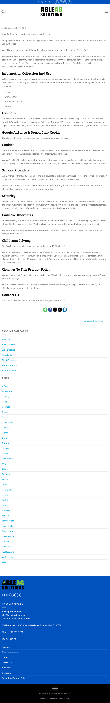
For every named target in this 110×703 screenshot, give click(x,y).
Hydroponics (8, 458)
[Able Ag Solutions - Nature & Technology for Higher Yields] (51, 12)
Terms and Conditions (93, 321)
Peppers (6, 484)
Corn (4, 438)
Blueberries (7, 391)
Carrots (5, 412)
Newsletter (7, 662)
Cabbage (6, 396)
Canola (5, 401)
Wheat (5, 562)
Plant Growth (8, 360)
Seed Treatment (9, 370)
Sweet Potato (8, 536)
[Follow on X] (65, 2)
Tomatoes (6, 546)
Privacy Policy (64, 699)
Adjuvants (7, 339)
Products (6, 647)
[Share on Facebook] (50, 309)
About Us (6, 667)
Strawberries (8, 520)
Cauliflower (7, 422)
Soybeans (6, 510)
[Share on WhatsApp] (45, 309)
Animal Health (8, 344)
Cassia (5, 417)
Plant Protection (9, 365)
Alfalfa (5, 386)
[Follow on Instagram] (61, 2)
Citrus (5, 432)
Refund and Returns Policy (14, 678)
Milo (4, 463)
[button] (101, 12)
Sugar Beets (7, 526)
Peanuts (6, 474)
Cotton (5, 443)
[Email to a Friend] (60, 309)
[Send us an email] (70, 2)
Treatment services (10, 652)
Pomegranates (8, 489)
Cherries (6, 427)
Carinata (6, 406)
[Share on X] (55, 309)
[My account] (97, 12)
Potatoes (6, 494)
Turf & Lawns (8, 551)
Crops (5, 657)
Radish (5, 500)
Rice (4, 505)
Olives (5, 469)
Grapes (5, 448)
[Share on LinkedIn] (65, 309)
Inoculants (7, 355)
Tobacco (6, 541)
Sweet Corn (7, 531)
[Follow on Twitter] (14, 595)
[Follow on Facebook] (57, 2)
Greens (5, 453)
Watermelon (8, 557)
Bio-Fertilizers (8, 349)
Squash (5, 515)
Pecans (5, 479)
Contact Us (7, 672)
